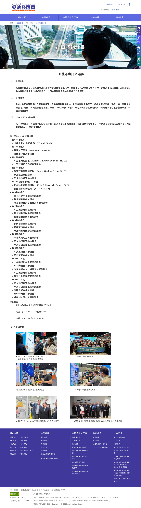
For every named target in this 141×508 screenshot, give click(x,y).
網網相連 (23, 447)
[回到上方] (138, 68)
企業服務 (46, 17)
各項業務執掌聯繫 (59, 490)
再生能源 (96, 440)
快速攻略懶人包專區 (79, 447)
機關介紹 (13, 437)
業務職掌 (13, 450)
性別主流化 (24, 437)
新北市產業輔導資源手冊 (49, 458)
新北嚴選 (75, 444)
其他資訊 (23, 454)
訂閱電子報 (121, 4)
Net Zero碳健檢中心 (100, 447)
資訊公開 (13, 454)
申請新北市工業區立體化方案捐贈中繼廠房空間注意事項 (122, 473)
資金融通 (44, 440)
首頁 (12, 23)
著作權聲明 (14, 490)
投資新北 (119, 17)
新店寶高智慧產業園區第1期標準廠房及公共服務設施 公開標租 (122, 464)
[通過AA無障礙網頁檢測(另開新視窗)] (14, 494)
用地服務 (117, 440)
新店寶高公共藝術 (26, 450)
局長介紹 (13, 444)
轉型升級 (44, 447)
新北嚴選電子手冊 (78, 462)
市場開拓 (29, 23)
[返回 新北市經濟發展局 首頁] (23, 7)
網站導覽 (110, 4)
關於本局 (22, 17)
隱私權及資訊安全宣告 (29, 490)
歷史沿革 (13, 440)
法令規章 (13, 447)
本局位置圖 (45, 490)
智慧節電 (96, 437)
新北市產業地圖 (119, 437)
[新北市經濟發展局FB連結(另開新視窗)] (129, 4)
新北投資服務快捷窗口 (122, 447)
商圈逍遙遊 (76, 437)
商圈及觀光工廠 (70, 17)
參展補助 (115, 10)
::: (102, 2)
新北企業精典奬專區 (48, 454)
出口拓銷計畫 (41, 23)
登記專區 (44, 437)
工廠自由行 (76, 440)
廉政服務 (23, 440)
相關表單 (117, 444)
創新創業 (44, 450)
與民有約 (23, 444)
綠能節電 (95, 17)
